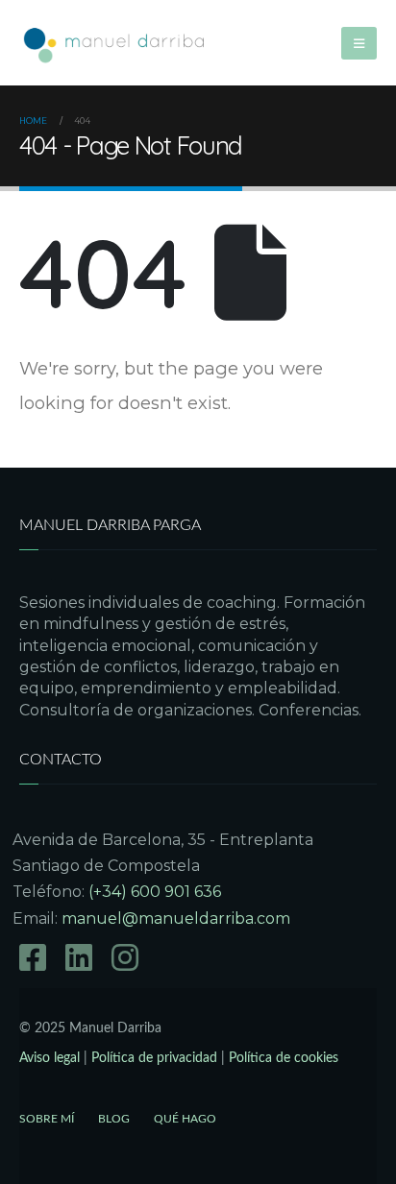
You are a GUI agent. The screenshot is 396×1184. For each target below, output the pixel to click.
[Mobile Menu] (359, 43)
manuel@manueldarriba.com (176, 918)
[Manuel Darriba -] (115, 42)
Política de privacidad (154, 1058)
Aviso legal (49, 1058)
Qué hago (185, 1118)
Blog (114, 1118)
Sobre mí (46, 1118)
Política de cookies (283, 1058)
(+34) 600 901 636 (154, 891)
